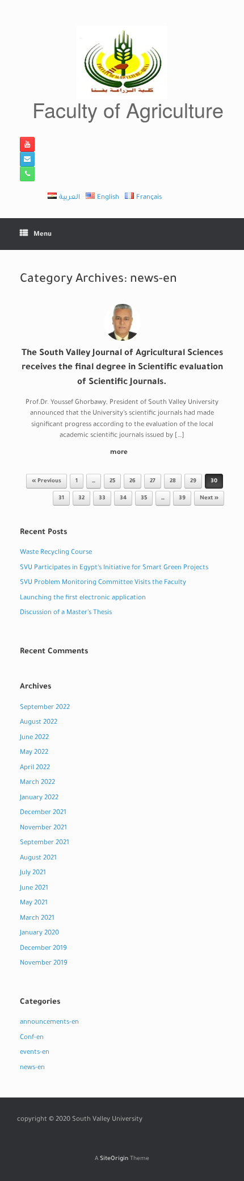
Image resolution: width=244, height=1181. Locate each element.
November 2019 (44, 963)
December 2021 (43, 813)
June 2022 (34, 738)
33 (102, 498)
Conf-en (32, 1038)
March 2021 (37, 919)
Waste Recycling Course (56, 553)
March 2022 (37, 783)
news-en (32, 1068)
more (119, 453)
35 (144, 498)
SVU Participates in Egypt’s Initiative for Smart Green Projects (114, 568)
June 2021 (34, 888)
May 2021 (34, 903)
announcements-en (49, 1022)
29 (193, 481)
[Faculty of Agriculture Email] (27, 159)
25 (112, 481)
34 (123, 498)
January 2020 (39, 933)
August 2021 (38, 858)
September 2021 (44, 843)
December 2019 (43, 949)
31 (61, 498)
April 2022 (35, 768)
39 (182, 498)
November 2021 (43, 828)
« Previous (46, 481)
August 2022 (38, 723)
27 (152, 481)
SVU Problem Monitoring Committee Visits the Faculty (103, 583)
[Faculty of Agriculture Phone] (27, 173)
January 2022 (39, 798)
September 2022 (45, 708)
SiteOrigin (114, 1159)
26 (132, 481)
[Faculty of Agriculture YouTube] (27, 144)
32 (81, 498)
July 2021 (33, 873)
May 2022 (34, 753)
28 (173, 481)
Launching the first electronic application (83, 598)
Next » (209, 498)
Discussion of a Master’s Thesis (66, 613)
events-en (34, 1053)
